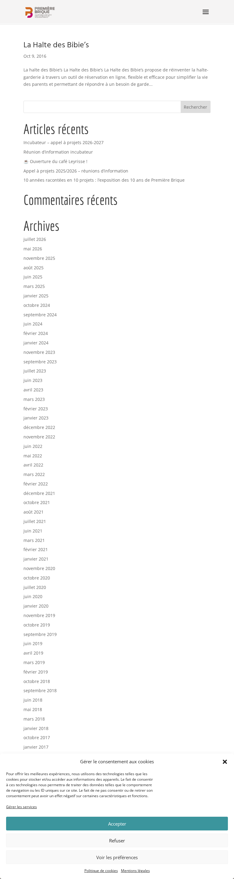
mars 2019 (34, 662)
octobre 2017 (36, 737)
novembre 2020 (39, 568)
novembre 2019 (39, 615)
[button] (225, 762)
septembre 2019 (40, 634)
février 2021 (35, 549)
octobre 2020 (36, 578)
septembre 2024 (40, 315)
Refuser (117, 840)
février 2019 (35, 672)
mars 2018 (34, 719)
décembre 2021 (39, 493)
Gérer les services (21, 806)
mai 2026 (32, 249)
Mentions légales (135, 870)
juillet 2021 (34, 521)
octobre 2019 (36, 625)
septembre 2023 (40, 362)
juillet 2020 (34, 587)
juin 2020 (32, 596)
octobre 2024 (36, 305)
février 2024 (35, 333)
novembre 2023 (39, 352)
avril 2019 (33, 653)
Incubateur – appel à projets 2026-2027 (63, 142)
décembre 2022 (39, 427)
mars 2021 (34, 540)
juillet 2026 (34, 239)
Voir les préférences (117, 857)
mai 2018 (32, 709)
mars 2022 (34, 474)
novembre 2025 (39, 258)
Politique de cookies (101, 870)
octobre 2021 (36, 502)
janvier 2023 (35, 418)
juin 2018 (32, 700)
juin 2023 (32, 380)
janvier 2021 (35, 559)
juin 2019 (32, 643)
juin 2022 (32, 446)
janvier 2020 (35, 606)
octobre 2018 (36, 681)
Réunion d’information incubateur (58, 152)
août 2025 (33, 268)
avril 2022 (33, 465)
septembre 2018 (40, 690)
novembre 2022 (39, 437)
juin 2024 (32, 324)
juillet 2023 (34, 371)
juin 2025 (32, 277)
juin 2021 (32, 531)
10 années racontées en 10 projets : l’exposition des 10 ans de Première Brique (104, 180)
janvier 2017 (35, 747)
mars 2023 (34, 399)
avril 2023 (33, 390)
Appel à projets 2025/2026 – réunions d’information (75, 171)
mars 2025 (34, 286)
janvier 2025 (35, 296)
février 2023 (35, 409)
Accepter (117, 824)
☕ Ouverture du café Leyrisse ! (55, 161)
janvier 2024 (35, 343)
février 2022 (35, 484)
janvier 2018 (35, 728)
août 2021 (33, 512)
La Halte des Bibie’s (56, 45)
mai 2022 (32, 456)
